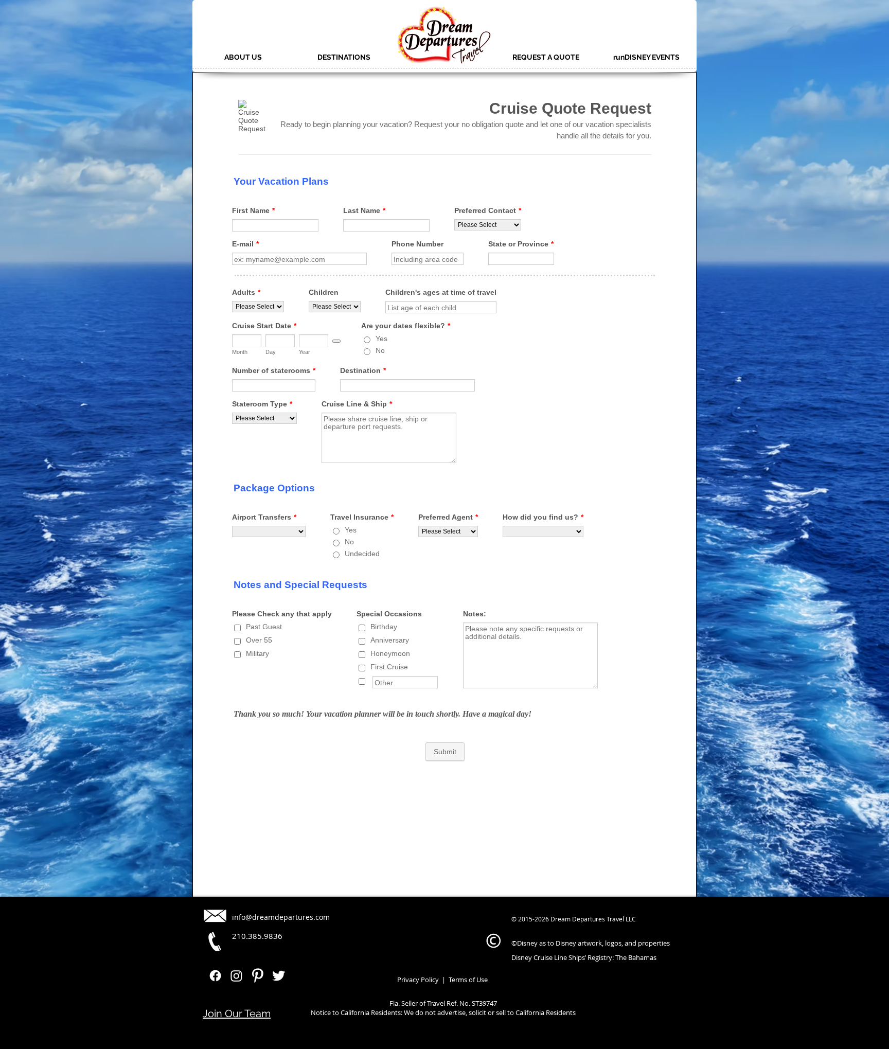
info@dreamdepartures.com (281, 917)
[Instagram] (236, 975)
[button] (242, 57)
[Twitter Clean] (278, 975)
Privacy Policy (418, 979)
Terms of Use (467, 979)
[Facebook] (215, 975)
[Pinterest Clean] (257, 975)
